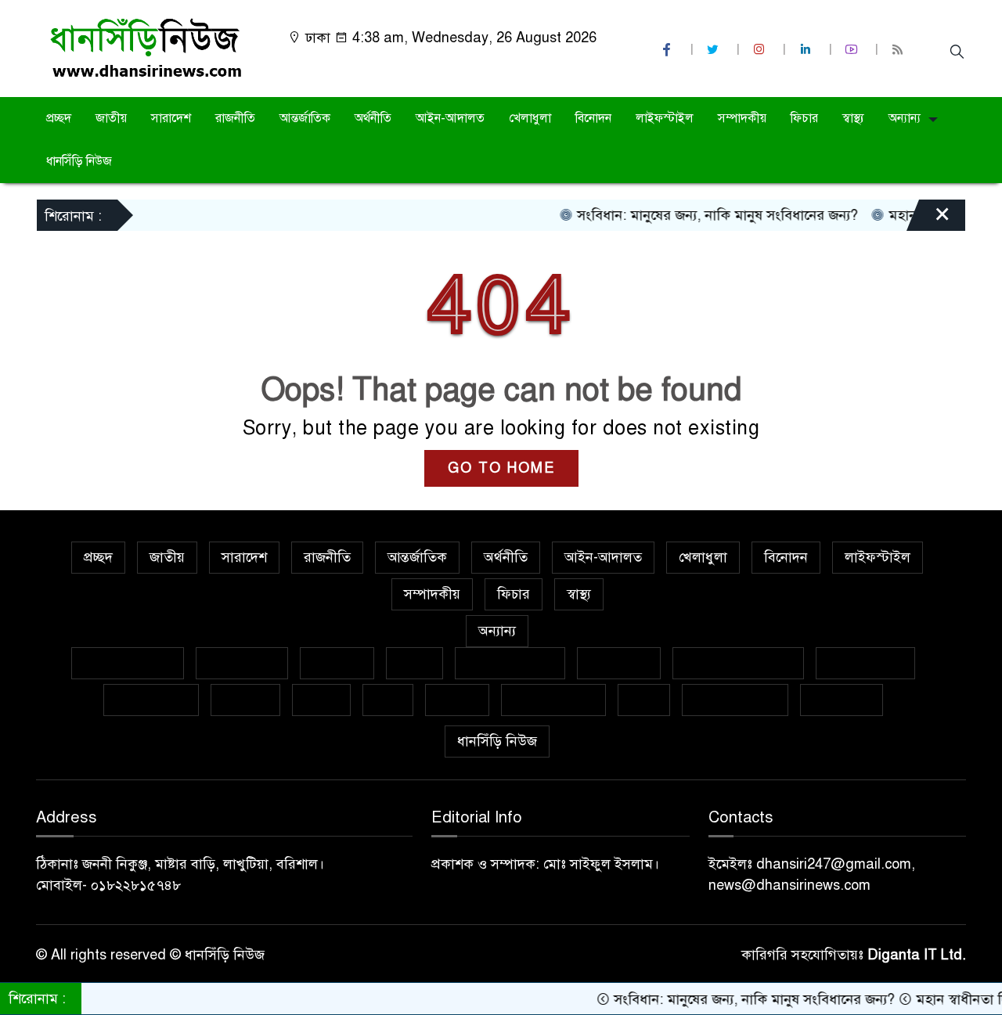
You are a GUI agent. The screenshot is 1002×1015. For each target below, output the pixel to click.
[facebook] (668, 50)
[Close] (928, 219)
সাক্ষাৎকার (841, 699)
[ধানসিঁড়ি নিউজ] (145, 47)
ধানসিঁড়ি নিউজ (79, 161)
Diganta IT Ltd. (916, 954)
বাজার (321, 699)
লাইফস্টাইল (665, 118)
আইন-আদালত (450, 118)
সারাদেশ (171, 118)
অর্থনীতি (373, 118)
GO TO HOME (501, 468)
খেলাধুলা (530, 118)
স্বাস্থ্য (853, 118)
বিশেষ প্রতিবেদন (127, 662)
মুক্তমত (457, 699)
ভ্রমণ (388, 699)
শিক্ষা (644, 699)
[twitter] (714, 50)
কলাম (414, 662)
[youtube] (853, 50)
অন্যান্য (904, 118)
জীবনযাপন (618, 662)
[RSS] (899, 50)
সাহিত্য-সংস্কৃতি (553, 699)
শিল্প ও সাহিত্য (735, 699)
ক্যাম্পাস (245, 699)
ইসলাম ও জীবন (510, 662)
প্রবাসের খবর (151, 699)
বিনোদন (593, 118)
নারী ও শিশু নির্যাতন (738, 662)
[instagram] (761, 50)
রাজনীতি (235, 118)
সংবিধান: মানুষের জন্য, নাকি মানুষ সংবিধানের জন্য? (700, 215)
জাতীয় (111, 118)
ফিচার (804, 118)
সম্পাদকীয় (742, 118)
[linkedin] (807, 50)
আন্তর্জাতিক (304, 118)
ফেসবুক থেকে (865, 662)
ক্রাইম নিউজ (242, 662)
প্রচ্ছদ (58, 118)
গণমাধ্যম (337, 662)
